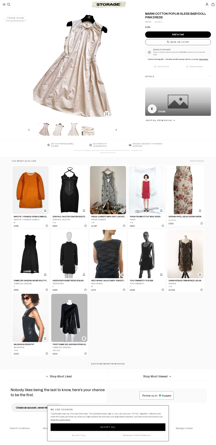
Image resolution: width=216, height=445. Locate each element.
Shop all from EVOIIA (159, 120)
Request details (196, 66)
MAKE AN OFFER (179, 42)
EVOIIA (162, 111)
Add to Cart (178, 34)
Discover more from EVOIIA (108, 364)
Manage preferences (137, 435)
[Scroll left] (29, 130)
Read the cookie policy (60, 420)
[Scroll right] (116, 130)
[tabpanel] (72, 66)
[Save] (45, 211)
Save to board (163, 66)
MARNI (148, 22)
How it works (203, 59)
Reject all (79, 435)
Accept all (108, 427)
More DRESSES (197, 161)
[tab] (44, 129)
